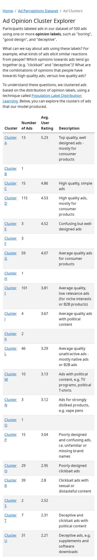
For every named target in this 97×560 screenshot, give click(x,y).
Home (8, 10)
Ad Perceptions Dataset (38, 10)
